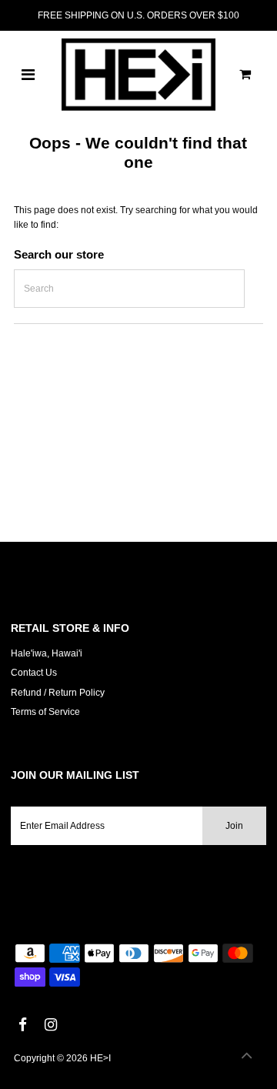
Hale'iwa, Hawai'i (46, 653)
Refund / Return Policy (58, 692)
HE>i (100, 1058)
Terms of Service (45, 712)
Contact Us (34, 672)
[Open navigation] (28, 74)
